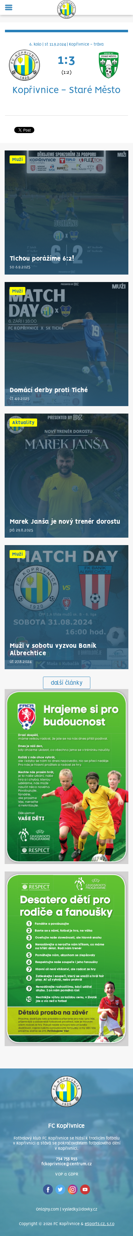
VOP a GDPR (66, 1174)
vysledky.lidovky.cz (79, 1209)
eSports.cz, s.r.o (99, 1224)
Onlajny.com (47, 1209)
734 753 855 (66, 1159)
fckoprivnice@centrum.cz (66, 1164)
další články (67, 683)
